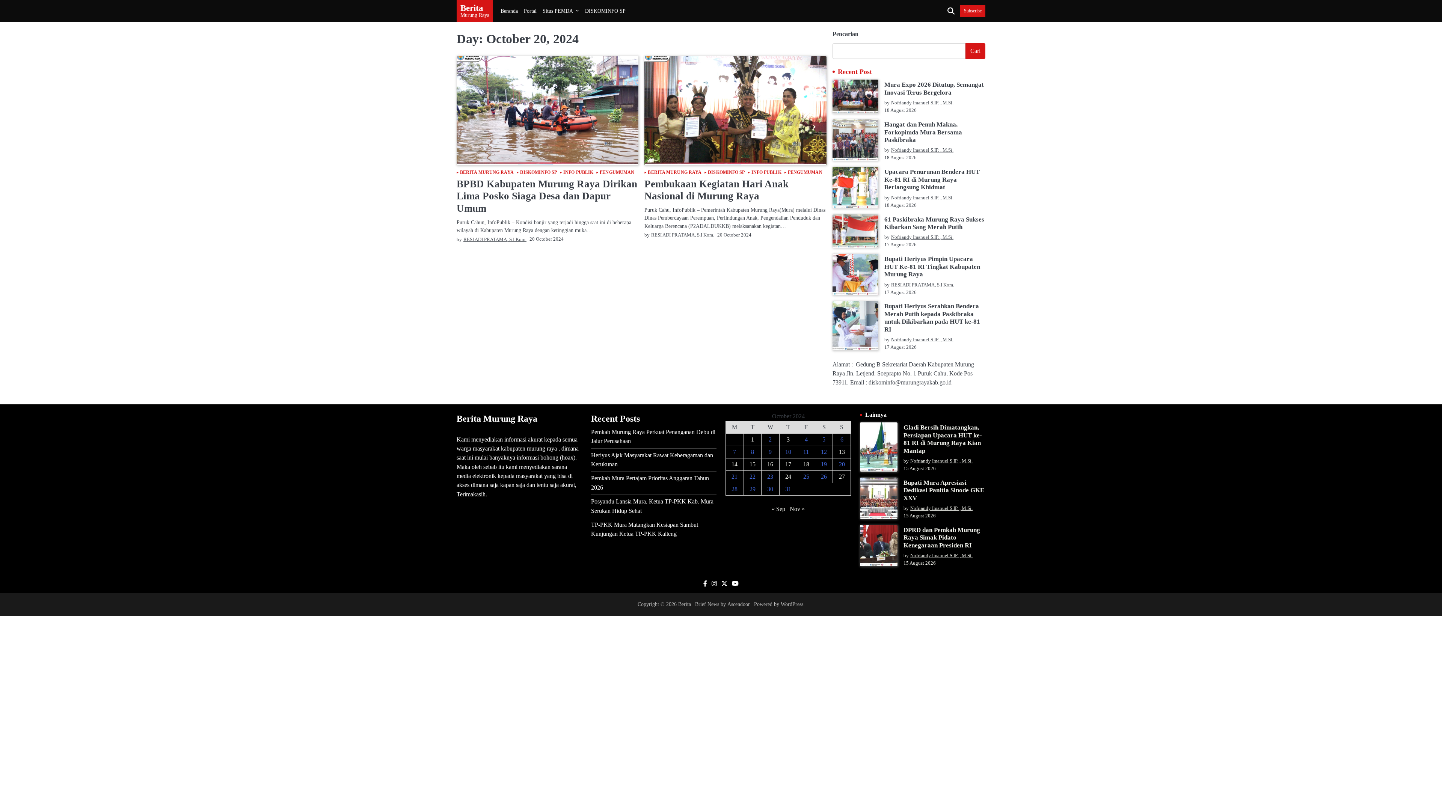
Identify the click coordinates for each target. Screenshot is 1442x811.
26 (824, 476)
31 (788, 489)
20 (842, 464)
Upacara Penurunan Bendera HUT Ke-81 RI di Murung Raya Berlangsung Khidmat (932, 179)
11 (806, 452)
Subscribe (973, 11)
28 (735, 489)
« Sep (778, 509)
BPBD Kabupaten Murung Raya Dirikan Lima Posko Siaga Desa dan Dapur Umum (547, 196)
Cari (975, 51)
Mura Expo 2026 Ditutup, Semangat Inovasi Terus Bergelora (934, 88)
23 (770, 476)
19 (824, 464)
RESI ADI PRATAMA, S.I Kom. (494, 239)
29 (753, 489)
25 (806, 476)
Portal (530, 11)
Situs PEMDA (558, 11)
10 (788, 452)
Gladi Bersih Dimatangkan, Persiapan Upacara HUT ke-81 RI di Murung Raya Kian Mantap (943, 439)
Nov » (797, 509)
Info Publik (578, 172)
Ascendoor (738, 604)
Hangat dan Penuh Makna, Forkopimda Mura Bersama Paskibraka (923, 132)
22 (753, 476)
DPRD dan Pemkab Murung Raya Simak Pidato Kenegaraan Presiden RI (942, 537)
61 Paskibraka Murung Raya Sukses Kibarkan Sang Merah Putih (934, 223)
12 (824, 452)
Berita (471, 8)
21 (735, 476)
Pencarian (845, 34)
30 (770, 489)
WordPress (792, 604)
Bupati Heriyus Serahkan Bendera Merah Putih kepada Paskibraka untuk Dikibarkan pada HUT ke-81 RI (932, 318)
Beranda (509, 11)
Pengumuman (617, 172)
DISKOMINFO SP (605, 11)
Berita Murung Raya (487, 172)
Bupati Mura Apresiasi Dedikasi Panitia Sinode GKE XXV (944, 490)
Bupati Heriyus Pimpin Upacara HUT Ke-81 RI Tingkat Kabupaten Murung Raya (932, 266)
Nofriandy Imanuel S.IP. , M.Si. (922, 103)
